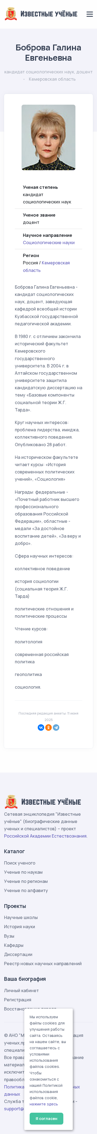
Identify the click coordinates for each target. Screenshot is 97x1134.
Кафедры (13, 945)
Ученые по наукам (23, 872)
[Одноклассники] (48, 727)
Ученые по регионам (26, 881)
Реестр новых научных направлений (43, 963)
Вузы (9, 936)
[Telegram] (56, 727)
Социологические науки (49, 242)
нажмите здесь (44, 1104)
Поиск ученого (19, 863)
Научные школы (21, 917)
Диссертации (18, 954)
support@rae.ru (20, 1109)
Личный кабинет (21, 990)
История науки (19, 927)
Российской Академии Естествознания (45, 836)
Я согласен (46, 1118)
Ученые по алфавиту (26, 890)
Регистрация (17, 1000)
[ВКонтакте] (41, 727)
